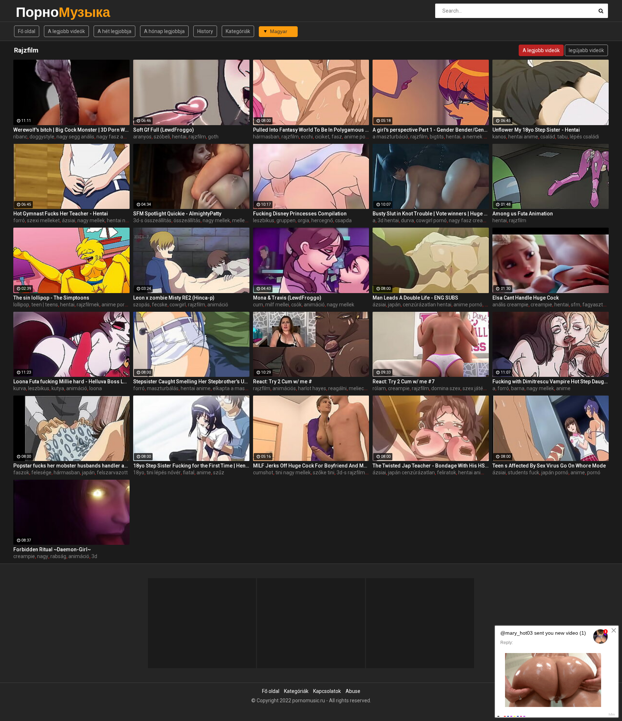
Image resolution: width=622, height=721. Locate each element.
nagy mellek (91, 220)
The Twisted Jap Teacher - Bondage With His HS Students (431, 466)
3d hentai (388, 220)
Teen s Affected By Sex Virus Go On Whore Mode (549, 466)
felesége (41, 472)
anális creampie (510, 304)
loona (95, 388)
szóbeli (162, 137)
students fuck (523, 472)
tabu (562, 137)
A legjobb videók (66, 31)
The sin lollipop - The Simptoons (51, 298)
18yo (138, 472)
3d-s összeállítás (152, 220)
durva (407, 220)
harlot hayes (312, 388)
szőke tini (323, 472)
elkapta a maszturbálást (240, 388)
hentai (179, 137)
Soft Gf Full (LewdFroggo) (163, 130)
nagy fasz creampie (471, 220)
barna (517, 388)
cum (258, 304)
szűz (218, 472)
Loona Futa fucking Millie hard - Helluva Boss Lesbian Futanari (71, 381)
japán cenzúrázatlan (411, 472)
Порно (35, 12)
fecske (159, 304)
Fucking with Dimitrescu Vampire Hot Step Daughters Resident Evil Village (550, 381)
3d (94, 556)
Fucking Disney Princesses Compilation (300, 213)
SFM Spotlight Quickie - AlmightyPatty (177, 213)
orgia (303, 220)
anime (563, 388)
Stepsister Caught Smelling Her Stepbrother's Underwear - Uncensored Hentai (191, 381)
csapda (343, 220)
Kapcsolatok (327, 691)
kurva (19, 388)
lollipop (21, 304)
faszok (21, 472)
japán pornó (554, 472)
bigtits (437, 137)
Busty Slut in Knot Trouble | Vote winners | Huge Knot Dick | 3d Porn (431, 213)
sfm (575, 304)
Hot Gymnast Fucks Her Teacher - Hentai (60, 213)
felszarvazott (112, 472)
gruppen (286, 220)
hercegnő (322, 220)
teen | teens (44, 304)
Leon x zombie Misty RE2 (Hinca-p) (174, 298)
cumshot (263, 472)
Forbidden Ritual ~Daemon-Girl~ (52, 549)
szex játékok (477, 388)
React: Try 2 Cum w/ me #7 (403, 381)
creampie (541, 304)
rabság (58, 556)
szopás (141, 304)
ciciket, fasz (328, 137)
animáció (217, 304)
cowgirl (178, 304)
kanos (499, 137)
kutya (57, 388)
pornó (593, 472)
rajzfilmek (88, 304)
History (205, 31)
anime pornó (358, 137)
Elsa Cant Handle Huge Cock (525, 298)
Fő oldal (26, 31)
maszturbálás (163, 388)
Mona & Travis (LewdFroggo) (287, 298)
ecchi (307, 137)
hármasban (266, 137)
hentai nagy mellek (128, 220)
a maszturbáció (390, 137)
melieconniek (364, 388)
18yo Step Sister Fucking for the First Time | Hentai (191, 466)
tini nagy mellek (293, 472)
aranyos (142, 137)
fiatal (188, 472)
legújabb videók (586, 50)
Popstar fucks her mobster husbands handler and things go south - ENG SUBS (71, 466)
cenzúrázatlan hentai (427, 304)
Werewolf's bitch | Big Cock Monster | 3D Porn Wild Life (71, 130)
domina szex (445, 388)
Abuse (353, 691)
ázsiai (68, 220)
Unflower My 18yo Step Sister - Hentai (536, 130)
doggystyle (42, 137)
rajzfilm (197, 137)
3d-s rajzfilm (351, 472)
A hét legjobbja (114, 31)
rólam (379, 388)
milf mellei (277, 304)
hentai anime (523, 137)
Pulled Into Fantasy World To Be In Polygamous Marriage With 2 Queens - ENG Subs (311, 130)
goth (213, 137)
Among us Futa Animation (522, 213)
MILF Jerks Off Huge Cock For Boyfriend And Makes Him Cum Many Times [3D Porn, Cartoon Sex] (311, 466)
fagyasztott (595, 304)
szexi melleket (43, 220)
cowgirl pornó (431, 220)
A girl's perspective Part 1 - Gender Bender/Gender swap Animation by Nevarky (431, 130)
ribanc (20, 137)
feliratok (446, 472)
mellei (239, 220)
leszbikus (263, 220)
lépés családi (584, 137)
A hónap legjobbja (164, 31)
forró (19, 220)
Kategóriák (238, 31)
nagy (42, 556)
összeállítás (186, 220)
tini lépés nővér (164, 472)
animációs (284, 388)
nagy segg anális (75, 137)
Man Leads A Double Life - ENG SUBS (415, 298)
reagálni (337, 388)
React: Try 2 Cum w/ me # (282, 381)
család (547, 137)
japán (394, 304)
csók (296, 304)
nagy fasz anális (115, 137)
